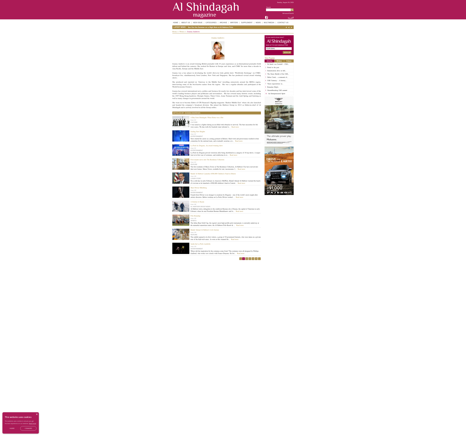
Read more (32, 423)
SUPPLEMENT (247, 22)
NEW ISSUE (197, 22)
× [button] (37, 414)
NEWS (258, 22)
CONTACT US (282, 22)
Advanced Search (288, 13)
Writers (182, 31)
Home (174, 31)
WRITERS (234, 22)
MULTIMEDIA (269, 22)
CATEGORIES (211, 22)
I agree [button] (12, 428)
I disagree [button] (28, 428)
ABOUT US (185, 22)
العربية (291, 17)
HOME (175, 22)
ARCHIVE (223, 22)
